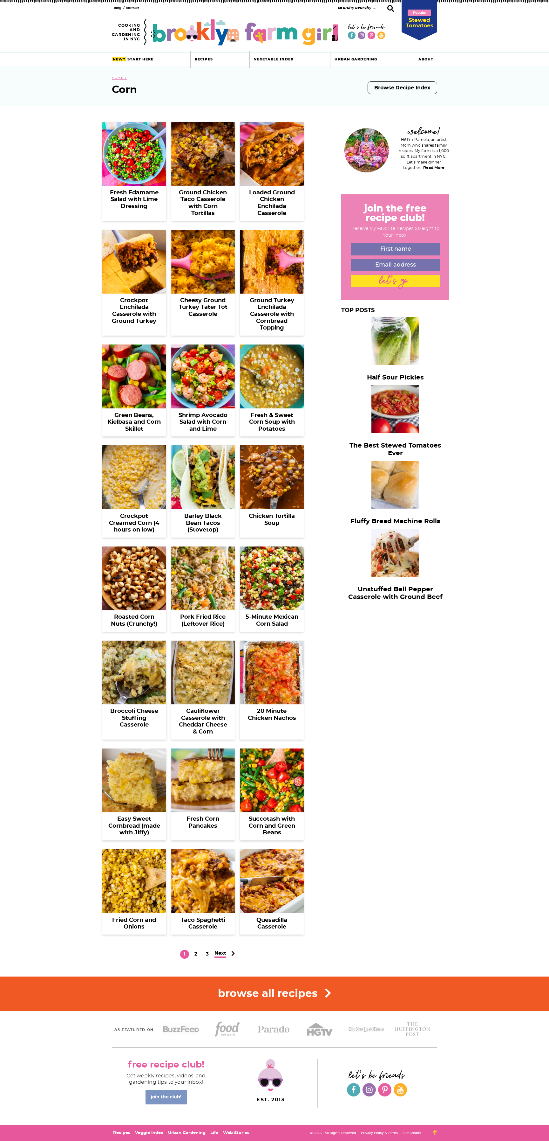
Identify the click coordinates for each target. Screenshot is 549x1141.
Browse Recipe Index (402, 87)
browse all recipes (269, 994)
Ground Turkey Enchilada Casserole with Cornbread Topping (272, 314)
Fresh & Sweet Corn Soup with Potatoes (272, 422)
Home (118, 78)
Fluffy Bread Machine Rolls (395, 521)
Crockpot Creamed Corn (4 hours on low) (134, 523)
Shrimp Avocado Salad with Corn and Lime (203, 422)
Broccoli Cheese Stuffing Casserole (134, 718)
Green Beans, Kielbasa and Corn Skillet (134, 422)
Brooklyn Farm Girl (244, 32)
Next (220, 953)
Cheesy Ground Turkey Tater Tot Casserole (203, 307)
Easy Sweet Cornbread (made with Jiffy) (134, 826)
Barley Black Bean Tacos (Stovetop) (203, 523)
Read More (433, 168)
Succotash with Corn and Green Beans (272, 826)
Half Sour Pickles (395, 377)
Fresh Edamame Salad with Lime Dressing (134, 199)
